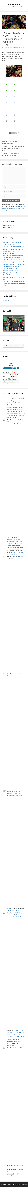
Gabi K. (9, 537)
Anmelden (6, 300)
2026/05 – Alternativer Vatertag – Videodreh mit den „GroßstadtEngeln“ (13, 251)
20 (11, 377)
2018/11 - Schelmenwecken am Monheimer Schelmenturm (15, 422)
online (9, 226)
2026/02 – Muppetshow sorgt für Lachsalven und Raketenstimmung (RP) (14, 283)
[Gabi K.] (4, 539)
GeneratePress (23, 1184)
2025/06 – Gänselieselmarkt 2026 (13, 246)
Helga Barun (11, 543)
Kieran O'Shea (14, 383)
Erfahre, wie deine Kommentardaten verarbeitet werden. (14, 208)
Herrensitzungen (7, 144)
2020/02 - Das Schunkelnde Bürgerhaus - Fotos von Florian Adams (15, 409)
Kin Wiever (14, 4)
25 (7, 379)
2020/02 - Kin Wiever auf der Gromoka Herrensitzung (16, 415)
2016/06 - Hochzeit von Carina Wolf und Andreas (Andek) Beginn (16, 915)
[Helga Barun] (4, 545)
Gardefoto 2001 (18, 1048)
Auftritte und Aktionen (11, 141)
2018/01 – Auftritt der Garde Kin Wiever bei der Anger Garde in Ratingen (13, 148)
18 (6, 377)
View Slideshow (14, 129)
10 (4, 374)
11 (6, 374)
